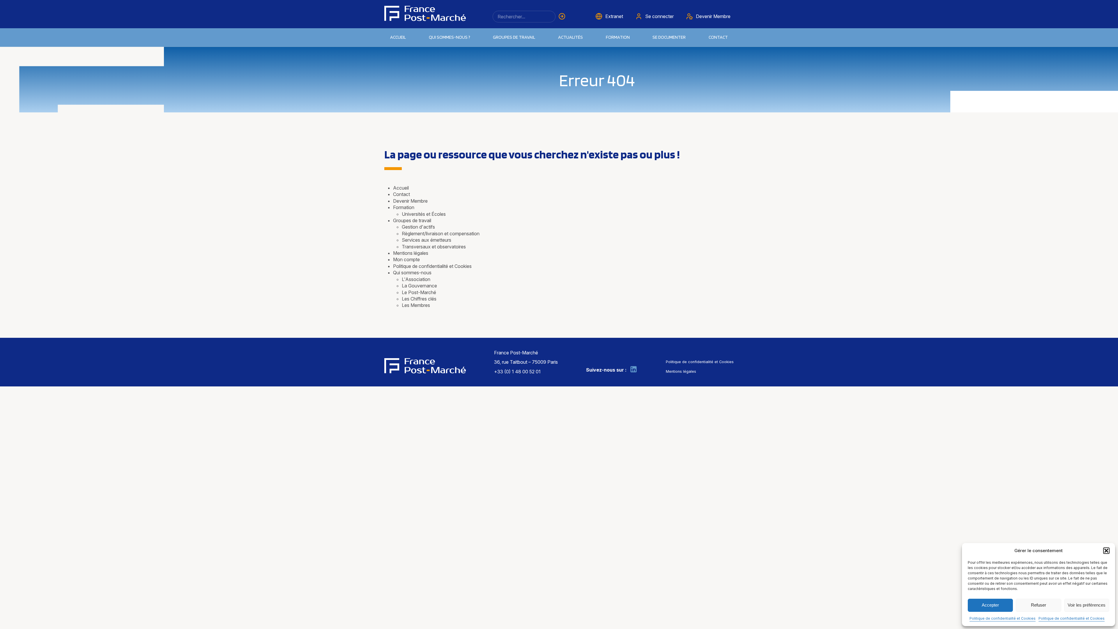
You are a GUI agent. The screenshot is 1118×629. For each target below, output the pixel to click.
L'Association (416, 279)
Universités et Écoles (424, 214)
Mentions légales (410, 253)
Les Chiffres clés (419, 299)
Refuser (1038, 605)
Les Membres (416, 305)
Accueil (398, 37)
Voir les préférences (1086, 605)
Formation (403, 207)
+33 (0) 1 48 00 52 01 (517, 371)
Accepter (990, 605)
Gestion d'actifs (418, 227)
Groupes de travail (514, 37)
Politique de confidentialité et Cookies (1003, 618)
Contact (718, 37)
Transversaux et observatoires (434, 247)
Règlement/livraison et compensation (441, 233)
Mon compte (406, 259)
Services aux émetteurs (426, 240)
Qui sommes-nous (412, 272)
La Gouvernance (419, 286)
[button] (1106, 551)
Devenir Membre (410, 201)
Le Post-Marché (419, 292)
